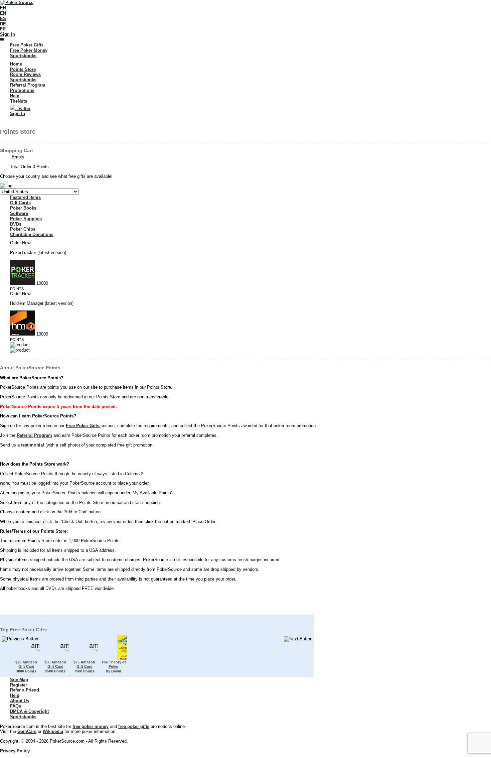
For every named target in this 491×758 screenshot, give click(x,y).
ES (3, 18)
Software (19, 213)
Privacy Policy (15, 750)
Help (14, 695)
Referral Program (34, 435)
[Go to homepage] (16, 2)
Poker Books (23, 208)
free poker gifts (133, 726)
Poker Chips (22, 229)
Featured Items (25, 197)
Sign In (7, 34)
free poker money (90, 726)
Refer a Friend (24, 689)
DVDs (15, 224)
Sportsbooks (23, 716)
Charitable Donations (31, 234)
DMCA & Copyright (29, 711)
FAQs (15, 706)
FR (3, 28)
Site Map (19, 679)
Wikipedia (53, 731)
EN (3, 13)
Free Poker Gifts (83, 425)
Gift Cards (20, 202)
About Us (19, 700)
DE (3, 23)
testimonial (32, 445)
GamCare (26, 731)
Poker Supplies (26, 218)
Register (18, 684)
